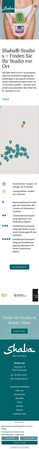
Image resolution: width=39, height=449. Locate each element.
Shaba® (19, 72)
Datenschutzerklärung (8, 434)
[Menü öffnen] (35, 6)
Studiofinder (19, 394)
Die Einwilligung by (19, 447)
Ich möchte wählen (19, 443)
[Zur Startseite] (19, 350)
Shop (19, 402)
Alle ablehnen (10, 438)
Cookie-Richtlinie (19, 434)
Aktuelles (19, 398)
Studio (17, 91)
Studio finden (19, 331)
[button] (2, 156)
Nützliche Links (19, 413)
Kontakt (19, 406)
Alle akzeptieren (29, 438)
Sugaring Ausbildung (19, 386)
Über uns (19, 390)
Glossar (19, 410)
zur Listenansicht (19, 267)
